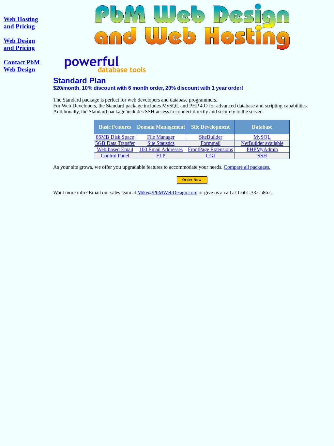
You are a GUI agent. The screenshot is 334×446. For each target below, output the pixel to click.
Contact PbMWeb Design (22, 66)
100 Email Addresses (161, 149)
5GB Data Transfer (115, 143)
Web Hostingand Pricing (21, 23)
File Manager (161, 137)
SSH (262, 155)
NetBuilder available (262, 143)
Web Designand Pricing (19, 44)
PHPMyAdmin (262, 149)
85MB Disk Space (115, 137)
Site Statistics (161, 143)
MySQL (262, 137)
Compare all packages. (247, 167)
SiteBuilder (210, 137)
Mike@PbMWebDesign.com (167, 192)
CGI (210, 155)
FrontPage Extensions (210, 149)
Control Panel (115, 155)
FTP (160, 155)
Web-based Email (115, 149)
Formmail (210, 143)
